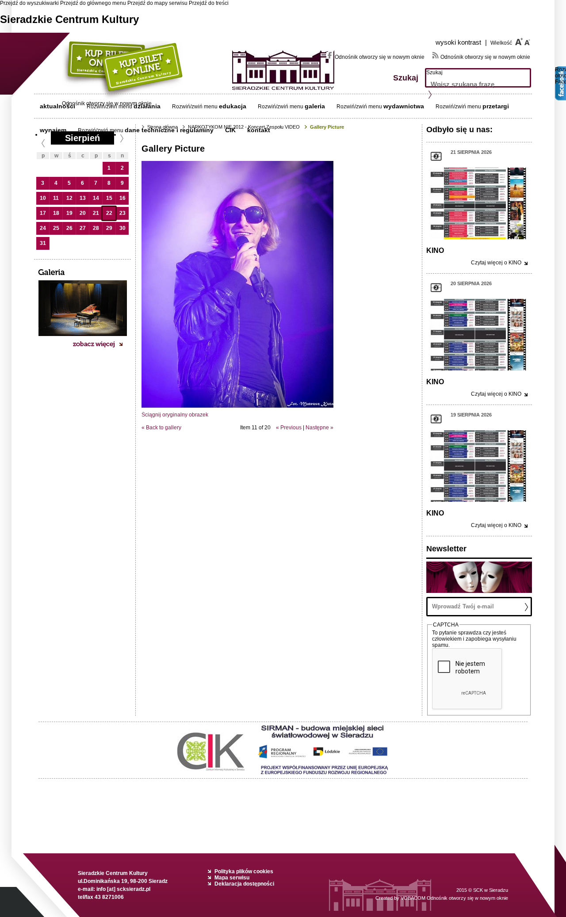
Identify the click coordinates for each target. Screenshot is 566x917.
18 (56, 213)
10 (43, 198)
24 (43, 228)
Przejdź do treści (209, 3)
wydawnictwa (403, 106)
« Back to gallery (161, 427)
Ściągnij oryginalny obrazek (175, 415)
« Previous (289, 427)
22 (109, 213)
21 (96, 213)
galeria (315, 106)
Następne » (319, 427)
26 (69, 228)
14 (96, 198)
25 (56, 228)
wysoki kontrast (461, 42)
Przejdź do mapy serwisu (157, 3)
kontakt (258, 130)
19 (69, 213)
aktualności (57, 106)
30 (122, 228)
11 (56, 198)
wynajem (53, 130)
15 (109, 198)
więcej (496, 263)
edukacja (232, 106)
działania (147, 106)
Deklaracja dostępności (244, 884)
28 (96, 228)
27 (83, 228)
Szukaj (434, 72)
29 (109, 228)
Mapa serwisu (231, 878)
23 (122, 213)
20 (83, 213)
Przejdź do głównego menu (93, 3)
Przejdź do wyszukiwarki (29, 3)
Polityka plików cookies (243, 871)
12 (69, 198)
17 (43, 213)
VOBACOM (454, 898)
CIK (230, 130)
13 (83, 198)
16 (122, 198)
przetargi (495, 106)
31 (43, 243)
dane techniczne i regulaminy (169, 130)
